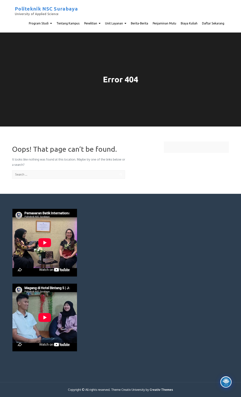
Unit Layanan (114, 23)
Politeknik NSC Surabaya (46, 8)
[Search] (121, 174)
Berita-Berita (139, 23)
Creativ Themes (161, 390)
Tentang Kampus (68, 23)
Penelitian (90, 23)
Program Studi (39, 23)
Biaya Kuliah (189, 23)
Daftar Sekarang (213, 23)
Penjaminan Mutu (164, 23)
